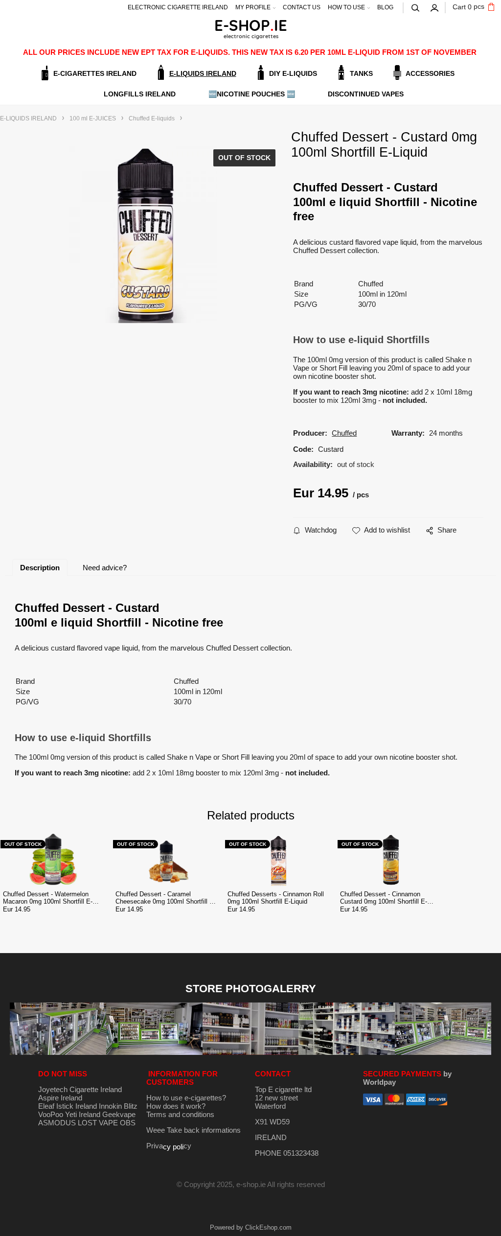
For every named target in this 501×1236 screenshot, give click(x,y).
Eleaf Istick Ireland (68, 1106)
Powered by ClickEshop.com (251, 1227)
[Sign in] (435, 7)
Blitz (130, 1106)
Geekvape (119, 1114)
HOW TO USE (346, 7)
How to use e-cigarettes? (186, 1098)
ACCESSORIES (430, 73)
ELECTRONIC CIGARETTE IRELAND (178, 7)
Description (40, 567)
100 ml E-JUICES (92, 118)
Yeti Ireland (82, 1114)
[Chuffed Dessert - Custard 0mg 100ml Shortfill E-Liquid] (143, 234)
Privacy (168, 1146)
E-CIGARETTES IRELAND (95, 73)
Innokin (110, 1106)
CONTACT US (301, 7)
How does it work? (175, 1106)
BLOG (385, 7)
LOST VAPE (98, 1123)
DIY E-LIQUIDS (293, 73)
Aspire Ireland (60, 1098)
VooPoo (50, 1114)
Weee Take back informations (193, 1130)
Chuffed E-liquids (152, 118)
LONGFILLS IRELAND (140, 94)
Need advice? (105, 567)
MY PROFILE (253, 7)
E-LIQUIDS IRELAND (202, 73)
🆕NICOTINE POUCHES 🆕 (251, 94)
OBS (128, 1123)
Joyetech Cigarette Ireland (80, 1089)
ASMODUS (57, 1123)
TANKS (361, 73)
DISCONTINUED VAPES (366, 94)
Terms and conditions (180, 1114)
